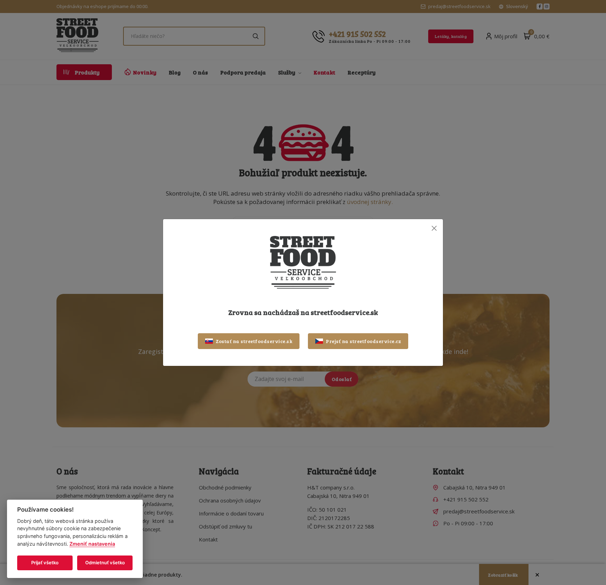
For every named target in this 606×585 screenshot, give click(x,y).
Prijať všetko (45, 562)
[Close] (434, 228)
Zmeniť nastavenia (92, 544)
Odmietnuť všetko (105, 562)
